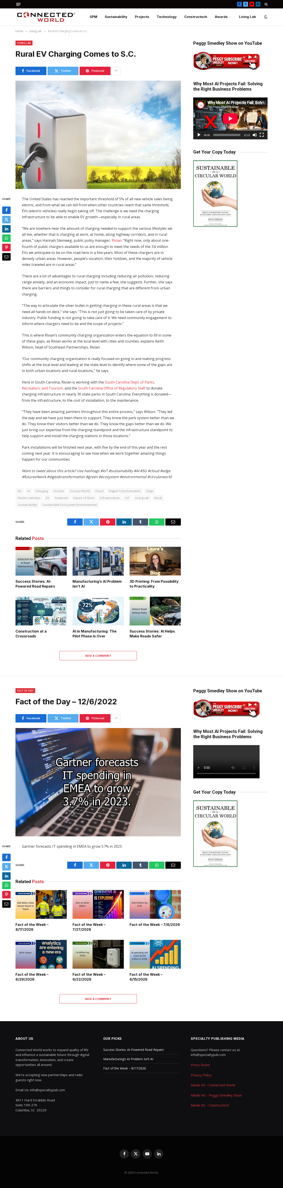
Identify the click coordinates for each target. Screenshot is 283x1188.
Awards (221, 17)
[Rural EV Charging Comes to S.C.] (98, 135)
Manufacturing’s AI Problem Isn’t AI (97, 583)
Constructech (195, 17)
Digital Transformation (125, 491)
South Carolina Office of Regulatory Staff (111, 388)
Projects (142, 17)
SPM (93, 17)
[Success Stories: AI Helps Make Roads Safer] (155, 611)
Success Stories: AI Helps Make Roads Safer (152, 633)
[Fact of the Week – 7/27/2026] (98, 904)
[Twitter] (6, 219)
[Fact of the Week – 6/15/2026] (155, 954)
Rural (158, 498)
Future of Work (83, 498)
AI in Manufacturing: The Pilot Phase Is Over (95, 633)
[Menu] (18, 4)
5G (20, 491)
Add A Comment (98, 656)
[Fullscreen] (262, 135)
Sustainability (116, 17)
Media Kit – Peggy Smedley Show (216, 1095)
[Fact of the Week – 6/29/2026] (41, 954)
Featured (61, 498)
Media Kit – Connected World (213, 1085)
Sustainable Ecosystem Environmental (69, 505)
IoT (127, 498)
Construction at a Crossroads (31, 633)
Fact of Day (25, 690)
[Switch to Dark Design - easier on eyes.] (265, 17)
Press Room (200, 1065)
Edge (149, 491)
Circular (59, 491)
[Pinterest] (6, 247)
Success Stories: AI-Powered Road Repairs (35, 583)
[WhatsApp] (6, 238)
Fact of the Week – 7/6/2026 (155, 924)
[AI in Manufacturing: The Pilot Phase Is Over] (98, 611)
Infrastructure (110, 498)
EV (48, 498)
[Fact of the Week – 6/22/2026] (98, 954)
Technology (167, 17)
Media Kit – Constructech (210, 1105)
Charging (41, 491)
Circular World (80, 491)
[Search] (266, 4)
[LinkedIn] (6, 228)
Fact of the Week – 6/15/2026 (146, 977)
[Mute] (254, 135)
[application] (230, 118)
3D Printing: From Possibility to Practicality (154, 583)
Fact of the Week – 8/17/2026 (31, 927)
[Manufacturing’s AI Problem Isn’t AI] (98, 561)
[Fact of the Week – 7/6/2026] (155, 904)
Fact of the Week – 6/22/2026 (89, 977)
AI (28, 491)
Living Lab (247, 17)
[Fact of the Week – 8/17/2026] (41, 904)
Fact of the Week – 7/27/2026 (89, 927)
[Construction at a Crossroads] (41, 611)
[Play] (199, 135)
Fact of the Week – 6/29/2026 (31, 977)
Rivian (117, 240)
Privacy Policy (201, 1075)
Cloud (99, 491)
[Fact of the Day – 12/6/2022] (98, 782)
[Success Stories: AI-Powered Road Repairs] (41, 561)
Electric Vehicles (29, 498)
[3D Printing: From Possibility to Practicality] (155, 561)
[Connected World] (46, 16)
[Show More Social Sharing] (116, 71)
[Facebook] (6, 210)
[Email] (6, 256)
